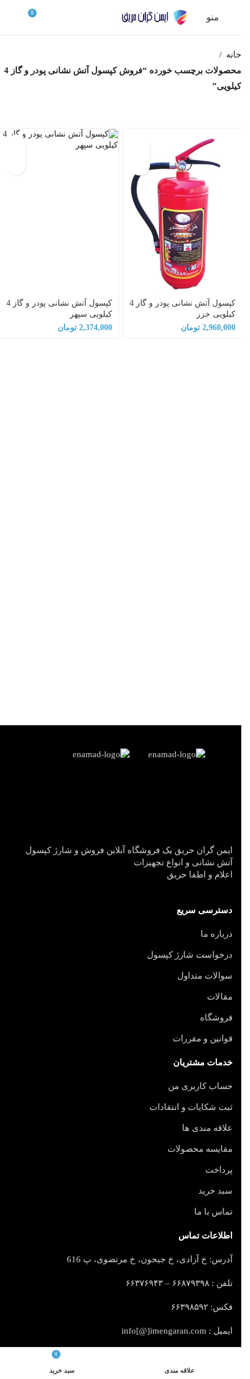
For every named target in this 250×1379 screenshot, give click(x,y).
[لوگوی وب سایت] (154, 17)
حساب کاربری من (200, 1086)
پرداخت (219, 1169)
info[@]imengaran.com (164, 1330)
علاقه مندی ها (207, 1128)
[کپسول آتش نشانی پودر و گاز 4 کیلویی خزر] (183, 211)
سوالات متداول (205, 975)
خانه (233, 54)
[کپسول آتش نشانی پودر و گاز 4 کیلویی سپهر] (59, 211)
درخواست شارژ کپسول (190, 954)
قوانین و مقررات (203, 1038)
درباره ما (217, 934)
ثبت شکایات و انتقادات (191, 1107)
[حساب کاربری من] (13, 17)
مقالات (220, 996)
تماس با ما (213, 1211)
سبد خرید (215, 1190)
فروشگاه (216, 1017)
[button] (140, 145)
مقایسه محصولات (200, 1149)
